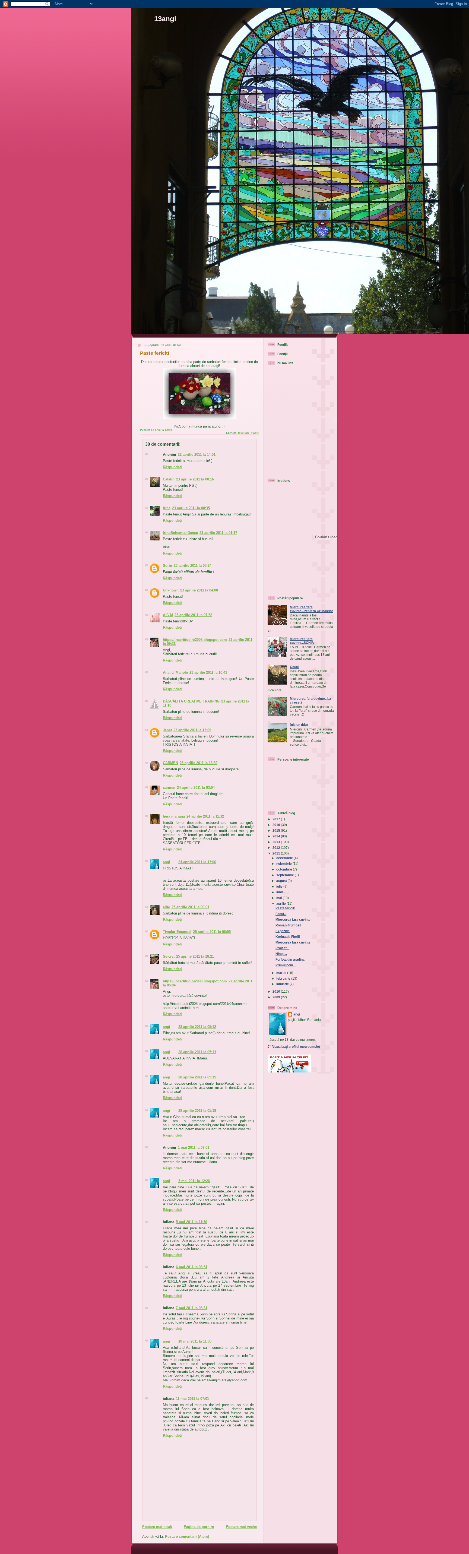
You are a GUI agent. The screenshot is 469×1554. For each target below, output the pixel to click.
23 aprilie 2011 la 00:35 (191, 508)
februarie (283, 978)
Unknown (171, 590)
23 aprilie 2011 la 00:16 (195, 479)
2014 (276, 836)
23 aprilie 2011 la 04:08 (199, 590)
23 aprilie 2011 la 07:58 (193, 615)
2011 (276, 853)
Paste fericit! (285, 908)
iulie (279, 886)
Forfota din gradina (290, 959)
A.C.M (168, 615)
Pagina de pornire (199, 1527)
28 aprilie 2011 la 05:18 (197, 1111)
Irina (166, 508)
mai (279, 898)
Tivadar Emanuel (177, 932)
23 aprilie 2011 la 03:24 (192, 566)
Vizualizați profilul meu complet (296, 1046)
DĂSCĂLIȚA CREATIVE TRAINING (191, 701)
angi (166, 862)
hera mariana (174, 816)
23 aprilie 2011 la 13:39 (198, 763)
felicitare (244, 432)
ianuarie (283, 984)
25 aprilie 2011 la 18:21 (195, 956)
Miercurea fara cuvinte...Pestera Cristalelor (311, 609)
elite (166, 907)
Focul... (280, 914)
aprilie (281, 903)
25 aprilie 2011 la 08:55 (212, 932)
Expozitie (282, 931)
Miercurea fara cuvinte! (293, 919)
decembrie (285, 858)
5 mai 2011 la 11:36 (191, 1222)
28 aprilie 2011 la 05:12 (197, 1027)
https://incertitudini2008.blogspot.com (195, 640)
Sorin (167, 566)
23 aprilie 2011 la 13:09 (192, 730)
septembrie (285, 875)
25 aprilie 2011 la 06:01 (190, 907)
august (282, 880)
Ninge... (281, 953)
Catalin (169, 479)
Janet (167, 730)
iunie (280, 892)
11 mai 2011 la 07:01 (192, 1399)
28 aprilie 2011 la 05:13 (197, 1052)
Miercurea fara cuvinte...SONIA (302, 640)
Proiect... (282, 948)
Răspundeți (172, 467)
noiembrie (284, 863)
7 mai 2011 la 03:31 (191, 1308)
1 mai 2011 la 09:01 (193, 1147)
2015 (276, 830)
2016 (276, 825)
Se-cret (169, 956)
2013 (276, 842)
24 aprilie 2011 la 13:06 (197, 862)
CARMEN (170, 763)
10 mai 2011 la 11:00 (194, 1341)
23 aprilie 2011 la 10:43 (208, 672)
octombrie (284, 869)
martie (281, 972)
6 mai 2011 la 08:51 (191, 1267)
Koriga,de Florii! (287, 936)
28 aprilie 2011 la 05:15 (197, 1077)
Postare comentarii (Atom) (187, 1536)
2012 (276, 847)
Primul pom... (285, 965)
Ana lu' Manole (175, 672)
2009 (276, 997)
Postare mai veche (241, 1527)
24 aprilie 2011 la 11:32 (205, 816)
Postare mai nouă (157, 1527)
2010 (276, 991)
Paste (255, 432)
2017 (276, 819)
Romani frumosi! (288, 925)
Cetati (294, 667)
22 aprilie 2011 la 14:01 (197, 454)
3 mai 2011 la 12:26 (194, 1181)
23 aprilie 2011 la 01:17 (218, 533)
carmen (169, 788)
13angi (165, 19)
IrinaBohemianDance (180, 533)
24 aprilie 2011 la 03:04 (196, 788)
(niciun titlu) (299, 724)
